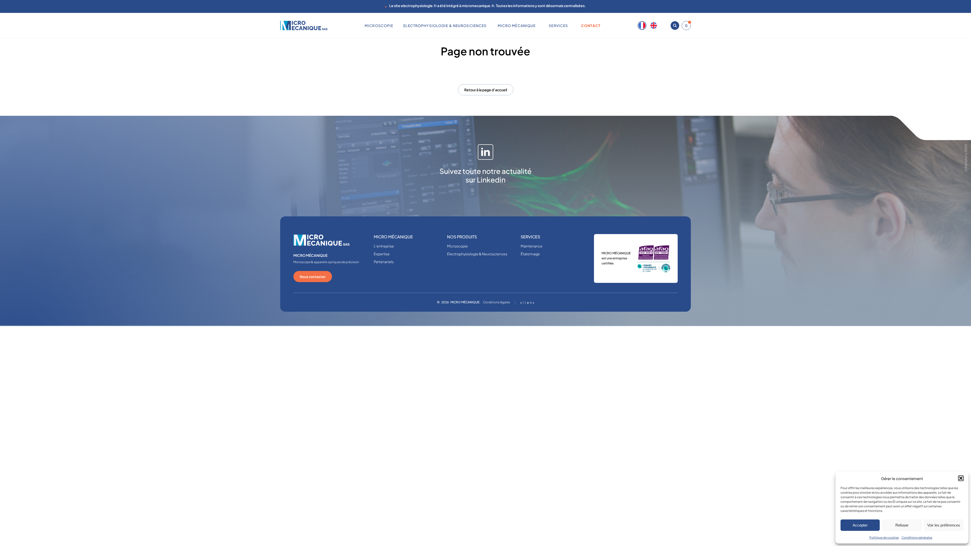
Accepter (860, 525)
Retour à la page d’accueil (485, 89)
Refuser (902, 525)
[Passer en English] (653, 25)
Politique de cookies (884, 537)
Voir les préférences (943, 525)
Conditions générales (916, 537)
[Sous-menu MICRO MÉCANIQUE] (538, 26)
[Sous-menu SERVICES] (570, 26)
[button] (960, 478)
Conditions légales (496, 302)
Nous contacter (313, 276)
